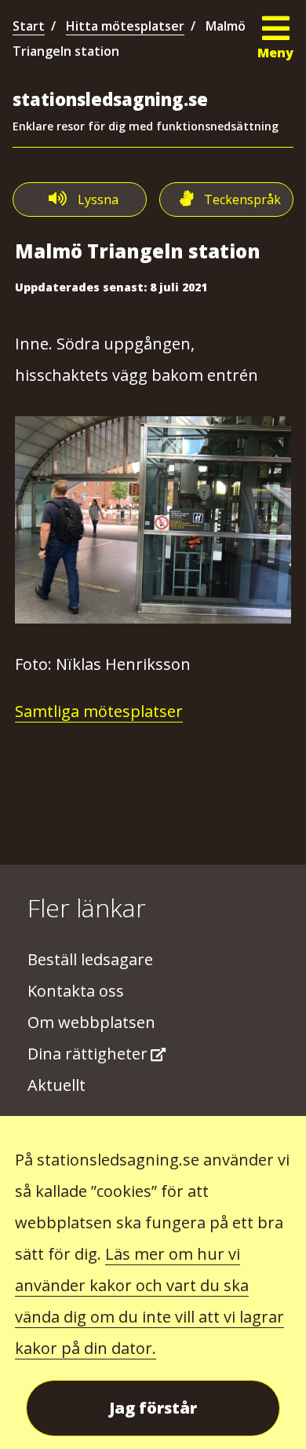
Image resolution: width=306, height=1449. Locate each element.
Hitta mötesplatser (125, 26)
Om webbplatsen (91, 1022)
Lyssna (98, 199)
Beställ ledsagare (90, 959)
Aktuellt (56, 1085)
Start (29, 26)
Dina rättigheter (87, 1053)
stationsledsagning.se (110, 99)
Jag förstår (153, 1407)
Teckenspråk (242, 199)
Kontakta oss (75, 990)
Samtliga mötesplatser (99, 711)
